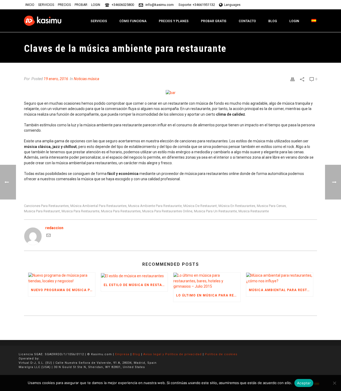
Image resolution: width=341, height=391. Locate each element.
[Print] (292, 78)
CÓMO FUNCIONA (133, 21)
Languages (232, 5)
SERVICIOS (99, 21)
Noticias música (86, 79)
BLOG (272, 21)
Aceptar (304, 383)
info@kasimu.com (159, 5)
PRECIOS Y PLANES (174, 21)
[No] (334, 383)
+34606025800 (123, 5)
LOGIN (294, 21)
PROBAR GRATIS (213, 21)
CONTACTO (247, 21)
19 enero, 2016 (56, 79)
